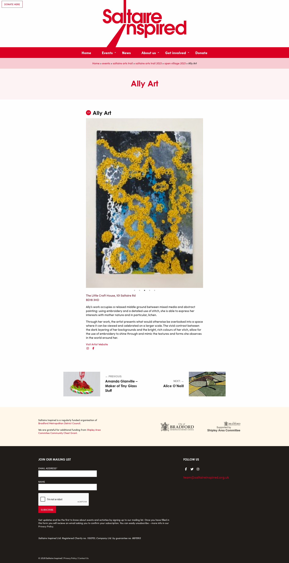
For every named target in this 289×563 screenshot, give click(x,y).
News (126, 52)
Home (86, 52)
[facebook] (93, 348)
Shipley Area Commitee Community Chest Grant (69, 431)
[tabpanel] (144, 203)
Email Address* (47, 468)
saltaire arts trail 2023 (148, 63)
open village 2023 (175, 63)
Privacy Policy (45, 526)
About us (148, 52)
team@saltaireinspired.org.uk (206, 477)
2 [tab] (139, 290)
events (106, 63)
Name (41, 481)
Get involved (175, 52)
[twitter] (192, 469)
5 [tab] (154, 290)
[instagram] (87, 348)
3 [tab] (144, 290)
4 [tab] (149, 290)
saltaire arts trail (123, 63)
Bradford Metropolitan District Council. (59, 423)
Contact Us (83, 558)
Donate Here (12, 4)
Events (107, 52)
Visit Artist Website (97, 344)
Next (205, 203)
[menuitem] (86, 52)
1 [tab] (134, 290)
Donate (201, 52)
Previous (83, 203)
